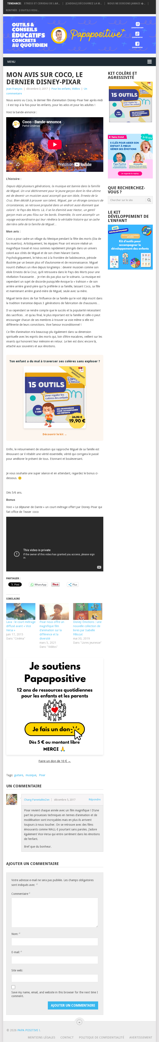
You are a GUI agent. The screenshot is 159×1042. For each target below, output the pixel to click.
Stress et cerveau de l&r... (42, 3)
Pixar (42, 775)
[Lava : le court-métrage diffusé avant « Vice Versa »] (20, 611)
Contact (67, 1037)
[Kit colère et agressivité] (130, 125)
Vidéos (76, 88)
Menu (11, 61)
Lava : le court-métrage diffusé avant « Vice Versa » (20, 626)
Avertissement (140, 1037)
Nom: (15, 934)
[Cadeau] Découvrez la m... (84, 3)
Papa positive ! (28, 1030)
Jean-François (14, 88)
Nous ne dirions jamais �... (126, 3)
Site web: (17, 970)
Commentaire (20, 894)
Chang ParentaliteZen (36, 799)
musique (31, 775)
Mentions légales (41, 1037)
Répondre (95, 799)
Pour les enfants (61, 88)
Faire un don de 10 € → (55, 761)
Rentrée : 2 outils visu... (22, 10)
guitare (18, 775)
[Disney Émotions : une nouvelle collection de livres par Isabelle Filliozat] (87, 611)
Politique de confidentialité (101, 1037)
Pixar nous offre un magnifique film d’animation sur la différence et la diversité (52, 630)
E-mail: (16, 952)
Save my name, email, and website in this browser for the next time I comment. (54, 994)
